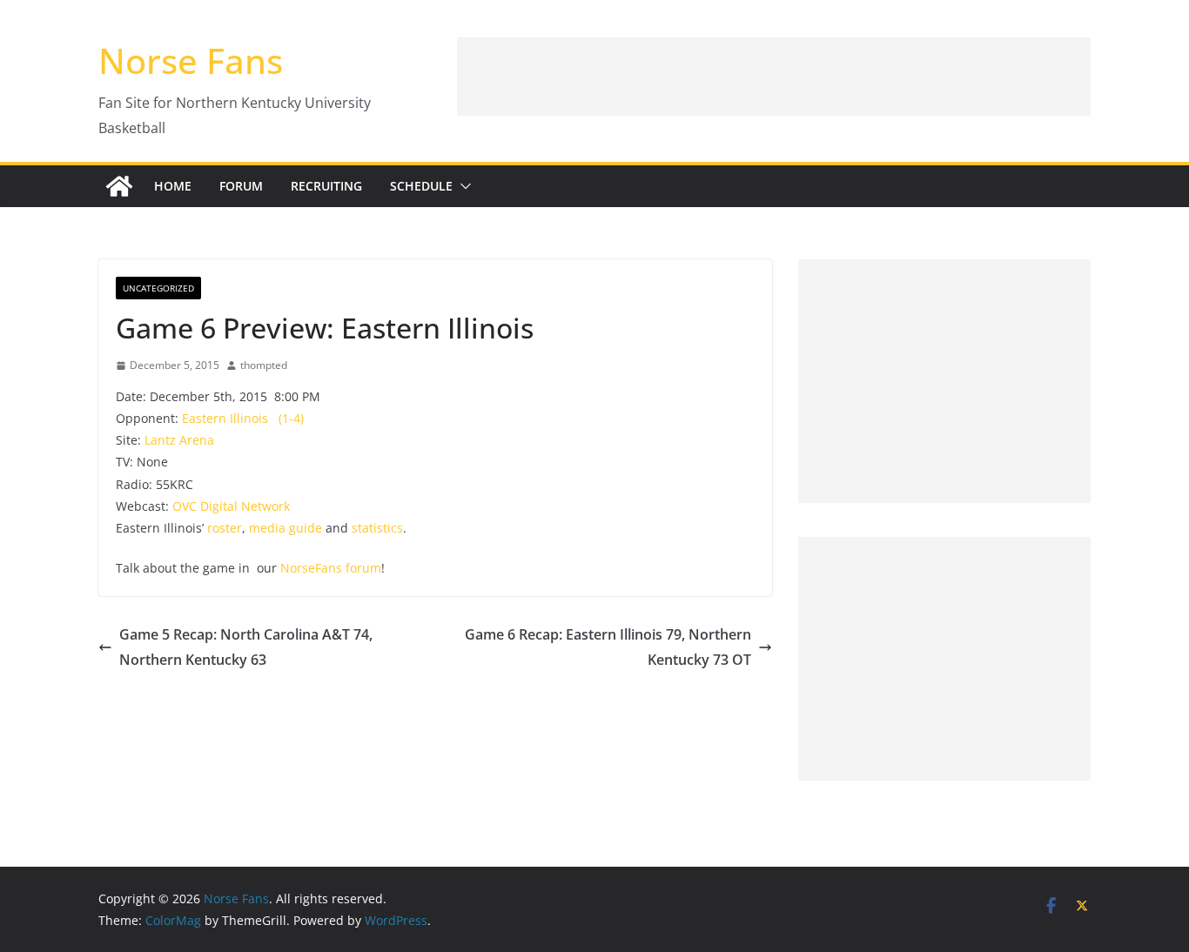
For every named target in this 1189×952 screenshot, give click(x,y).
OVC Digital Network (231, 506)
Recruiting (326, 186)
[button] (462, 186)
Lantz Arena (179, 440)
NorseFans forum (330, 568)
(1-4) (291, 418)
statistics (377, 528)
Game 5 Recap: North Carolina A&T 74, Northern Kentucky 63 (246, 647)
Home (172, 186)
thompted (263, 365)
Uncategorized (158, 288)
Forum (241, 186)
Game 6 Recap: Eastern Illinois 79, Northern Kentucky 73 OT (608, 647)
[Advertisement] (774, 76)
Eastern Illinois (225, 418)
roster (224, 528)
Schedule (421, 186)
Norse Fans (190, 60)
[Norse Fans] (119, 186)
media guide (285, 528)
